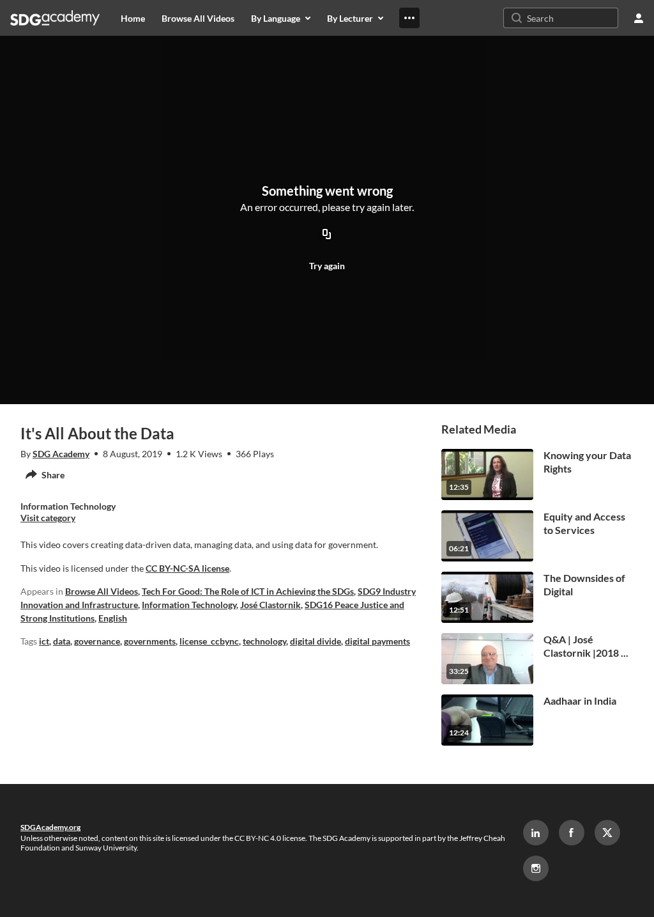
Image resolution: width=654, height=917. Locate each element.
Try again (327, 265)
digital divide (315, 641)
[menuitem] (133, 18)
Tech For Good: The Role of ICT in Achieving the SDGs (248, 591)
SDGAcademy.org (50, 827)
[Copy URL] (327, 234)
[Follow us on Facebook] (571, 832)
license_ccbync (209, 641)
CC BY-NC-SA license (187, 568)
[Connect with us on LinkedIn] (536, 832)
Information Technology (189, 604)
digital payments (377, 641)
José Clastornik (270, 604)
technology (264, 641)
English (112, 618)
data (61, 641)
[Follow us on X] (607, 832)
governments (150, 641)
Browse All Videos (101, 591)
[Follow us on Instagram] (536, 868)
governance (97, 641)
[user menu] (638, 18)
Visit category (47, 517)
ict (44, 641)
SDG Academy (61, 453)
